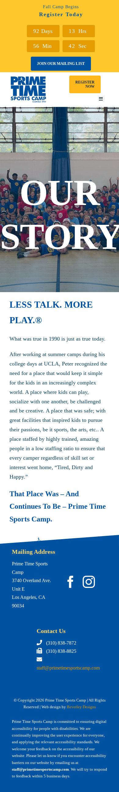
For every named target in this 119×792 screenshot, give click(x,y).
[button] (85, 84)
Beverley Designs (81, 707)
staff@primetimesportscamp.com (68, 667)
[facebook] (70, 582)
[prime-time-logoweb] (28, 78)
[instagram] (89, 582)
